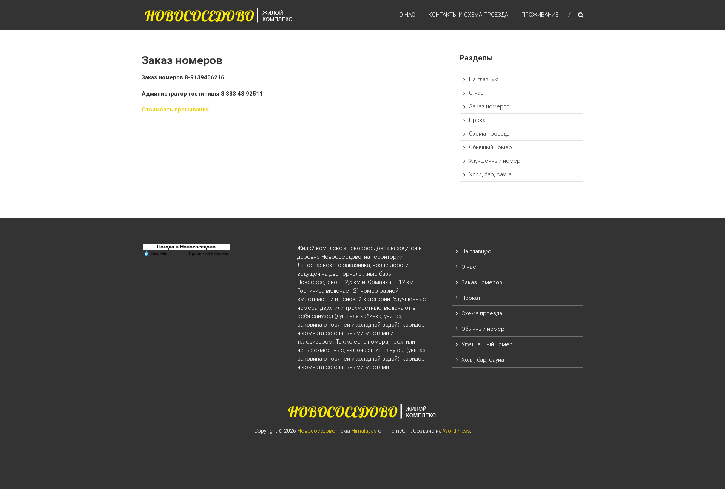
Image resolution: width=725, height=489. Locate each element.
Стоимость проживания (175, 109)
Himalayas (364, 431)
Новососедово (316, 431)
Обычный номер (490, 147)
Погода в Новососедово (186, 247)
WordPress (456, 431)
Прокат (478, 120)
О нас (407, 14)
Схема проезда (489, 133)
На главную (484, 79)
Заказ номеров (489, 106)
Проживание (539, 14)
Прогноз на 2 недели (208, 253)
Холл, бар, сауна (490, 174)
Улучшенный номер (494, 160)
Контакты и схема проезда (468, 14)
